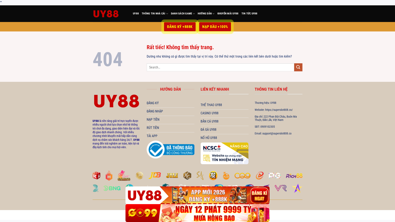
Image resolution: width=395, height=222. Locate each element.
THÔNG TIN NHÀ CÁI (153, 13)
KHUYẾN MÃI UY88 (228, 13)
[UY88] (110, 13)
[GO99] (197, 213)
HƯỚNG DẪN (205, 13)
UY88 (136, 13)
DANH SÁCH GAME (181, 13)
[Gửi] (298, 67)
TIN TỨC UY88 (250, 13)
